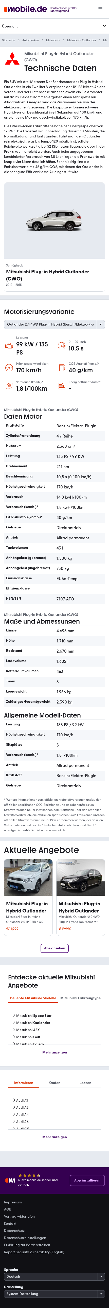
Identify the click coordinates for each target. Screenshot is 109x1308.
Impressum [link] (13, 1202)
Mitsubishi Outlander (81, 40)
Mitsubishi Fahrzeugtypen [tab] (81, 998)
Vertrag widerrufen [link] (19, 1217)
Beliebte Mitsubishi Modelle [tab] (33, 998)
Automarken (30, 40)
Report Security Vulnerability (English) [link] (34, 1252)
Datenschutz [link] (14, 1231)
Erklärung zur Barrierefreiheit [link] (27, 1245)
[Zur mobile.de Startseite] (45, 9)
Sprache (11, 1270)
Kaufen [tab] (54, 1083)
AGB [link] (7, 1209)
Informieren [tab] (23, 1083)
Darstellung (13, 1287)
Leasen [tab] (85, 1083)
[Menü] (100, 9)
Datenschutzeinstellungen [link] (25, 1238)
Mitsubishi (53, 40)
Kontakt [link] (10, 1224)
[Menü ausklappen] (104, 26)
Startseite (8, 40)
